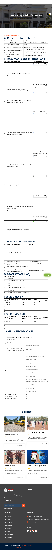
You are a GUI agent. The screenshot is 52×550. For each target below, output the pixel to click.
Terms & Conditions (32, 505)
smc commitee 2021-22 (35, 264)
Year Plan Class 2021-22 (35, 261)
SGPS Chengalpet (8, 534)
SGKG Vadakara (8, 525)
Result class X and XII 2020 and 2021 (37, 270)
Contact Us (29, 496)
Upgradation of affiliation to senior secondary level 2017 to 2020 (40, 85)
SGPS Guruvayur (8, 522)
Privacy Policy (30, 502)
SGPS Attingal (7, 519)
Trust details (36, 90)
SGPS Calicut (7, 531)
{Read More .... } (20, 445)
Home (28, 493)
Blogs (48, 275)
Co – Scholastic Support (36, 432)
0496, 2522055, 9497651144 (35, 516)
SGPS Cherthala (8, 537)
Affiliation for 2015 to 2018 (39, 63)
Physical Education (11, 466)
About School (30, 499)
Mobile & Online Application (37, 466)
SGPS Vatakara (7, 516)
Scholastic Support (11, 434)
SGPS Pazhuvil (7, 528)
